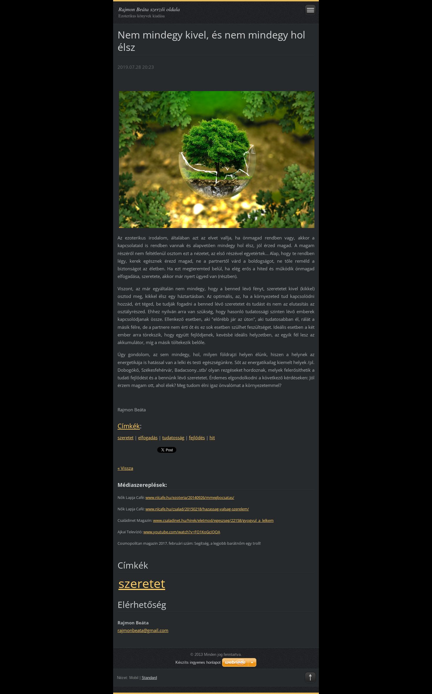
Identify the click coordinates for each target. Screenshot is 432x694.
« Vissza (125, 468)
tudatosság (173, 437)
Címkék (129, 425)
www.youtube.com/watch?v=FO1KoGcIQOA (181, 531)
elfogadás (148, 437)
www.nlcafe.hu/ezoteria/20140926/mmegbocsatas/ (189, 497)
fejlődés (197, 437)
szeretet (125, 437)
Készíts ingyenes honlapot (198, 662)
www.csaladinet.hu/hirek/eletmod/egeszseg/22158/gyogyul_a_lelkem (213, 520)
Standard (149, 677)
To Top (310, 677)
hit (212, 437)
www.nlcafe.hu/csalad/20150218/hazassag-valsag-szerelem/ (197, 509)
